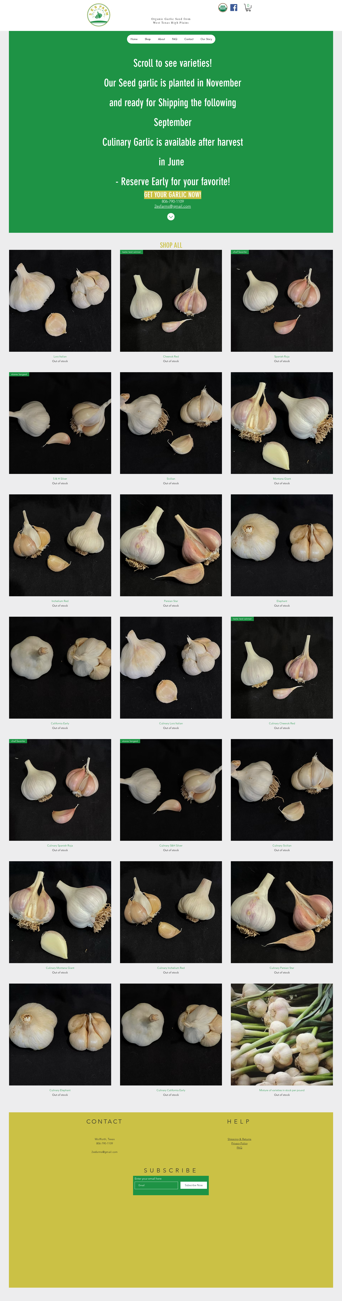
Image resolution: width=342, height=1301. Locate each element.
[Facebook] (233, 7)
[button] (248, 7)
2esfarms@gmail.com (172, 206)
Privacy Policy (239, 1143)
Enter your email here (148, 1178)
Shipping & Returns (239, 1139)
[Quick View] (60, 301)
